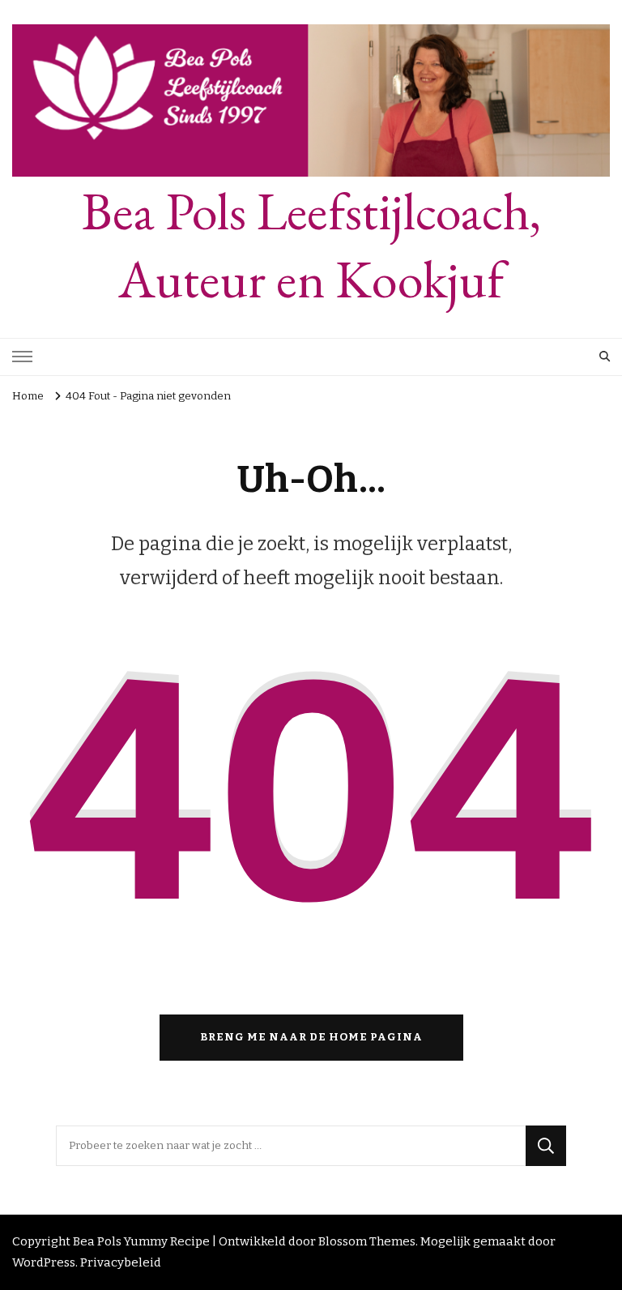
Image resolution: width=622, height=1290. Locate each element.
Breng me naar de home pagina (311, 1037)
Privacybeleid (120, 1262)
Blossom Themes (366, 1241)
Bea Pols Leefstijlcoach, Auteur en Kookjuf (311, 245)
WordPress (43, 1262)
